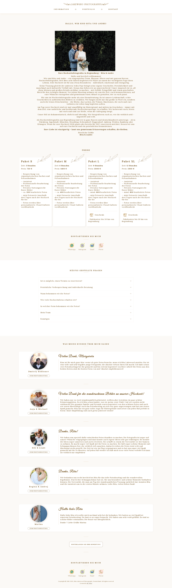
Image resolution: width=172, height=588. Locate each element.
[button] (86, 281)
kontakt (113, 9)
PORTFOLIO (88, 9)
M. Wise (89, 583)
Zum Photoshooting (39, 375)
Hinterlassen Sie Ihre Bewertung (86, 544)
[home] (86, 4)
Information (61, 9)
